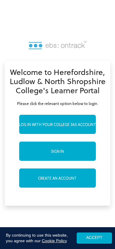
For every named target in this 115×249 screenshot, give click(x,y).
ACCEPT (94, 237)
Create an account (57, 178)
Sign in (57, 151)
